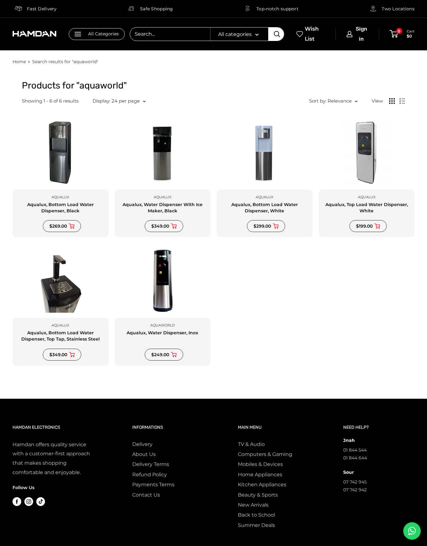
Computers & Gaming (265, 454)
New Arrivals (253, 505)
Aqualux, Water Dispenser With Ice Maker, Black (163, 208)
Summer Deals (256, 525)
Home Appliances (260, 475)
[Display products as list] (402, 101)
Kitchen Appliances (262, 485)
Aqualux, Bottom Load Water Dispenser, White (264, 208)
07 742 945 (355, 482)
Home (19, 61)
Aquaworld (162, 325)
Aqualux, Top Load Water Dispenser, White (366, 208)
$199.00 (364, 226)
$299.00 (262, 226)
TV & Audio (251, 444)
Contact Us (146, 495)
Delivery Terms (150, 464)
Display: (101, 101)
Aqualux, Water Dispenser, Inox (162, 333)
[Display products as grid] (392, 101)
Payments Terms (153, 485)
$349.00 (160, 226)
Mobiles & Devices (260, 464)
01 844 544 (355, 450)
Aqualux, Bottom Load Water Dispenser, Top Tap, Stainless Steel (60, 336)
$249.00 (160, 354)
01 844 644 (355, 458)
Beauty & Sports (258, 495)
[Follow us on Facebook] (17, 501)
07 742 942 (355, 490)
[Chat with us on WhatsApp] (412, 531)
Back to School (256, 515)
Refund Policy (149, 475)
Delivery (142, 444)
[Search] (276, 34)
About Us (144, 454)
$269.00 (58, 226)
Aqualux (60, 197)
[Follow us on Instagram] (28, 501)
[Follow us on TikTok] (40, 501)
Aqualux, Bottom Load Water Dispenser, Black (60, 208)
